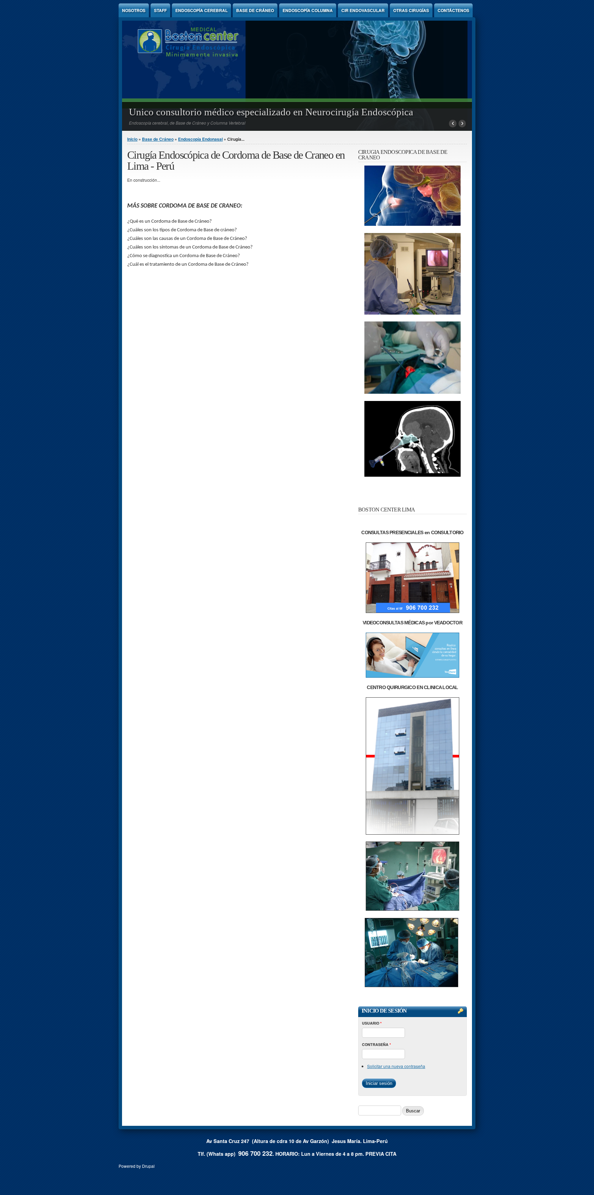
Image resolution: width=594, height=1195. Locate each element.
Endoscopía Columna (308, 10)
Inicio (132, 139)
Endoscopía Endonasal (200, 139)
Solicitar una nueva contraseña (396, 1066)
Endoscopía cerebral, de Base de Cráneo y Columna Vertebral (187, 123)
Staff (160, 10)
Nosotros (133, 10)
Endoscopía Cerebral (201, 10)
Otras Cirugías (411, 10)
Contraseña (376, 1044)
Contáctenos (453, 10)
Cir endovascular (363, 10)
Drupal (148, 1166)
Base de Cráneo (255, 10)
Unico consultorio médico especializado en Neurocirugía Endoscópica (271, 111)
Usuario (372, 1023)
